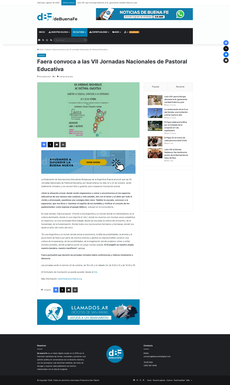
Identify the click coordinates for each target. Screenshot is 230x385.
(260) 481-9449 (150, 365)
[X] (50, 144)
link (95, 272)
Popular (155, 86)
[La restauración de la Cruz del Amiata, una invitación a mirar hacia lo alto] (155, 113)
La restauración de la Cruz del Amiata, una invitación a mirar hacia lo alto (176, 112)
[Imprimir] (63, 144)
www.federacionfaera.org (70, 279)
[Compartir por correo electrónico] (56, 144)
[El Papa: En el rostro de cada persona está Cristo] (155, 141)
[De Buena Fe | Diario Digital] (57, 17)
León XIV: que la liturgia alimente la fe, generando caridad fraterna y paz (107, 3)
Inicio (42, 32)
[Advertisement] (168, 190)
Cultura (79, 32)
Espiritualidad (99, 32)
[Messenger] (226, 54)
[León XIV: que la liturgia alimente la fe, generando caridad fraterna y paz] (155, 100)
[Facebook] (44, 144)
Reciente (180, 86)
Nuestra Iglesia (59, 32)
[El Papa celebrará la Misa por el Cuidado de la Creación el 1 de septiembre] (155, 126)
